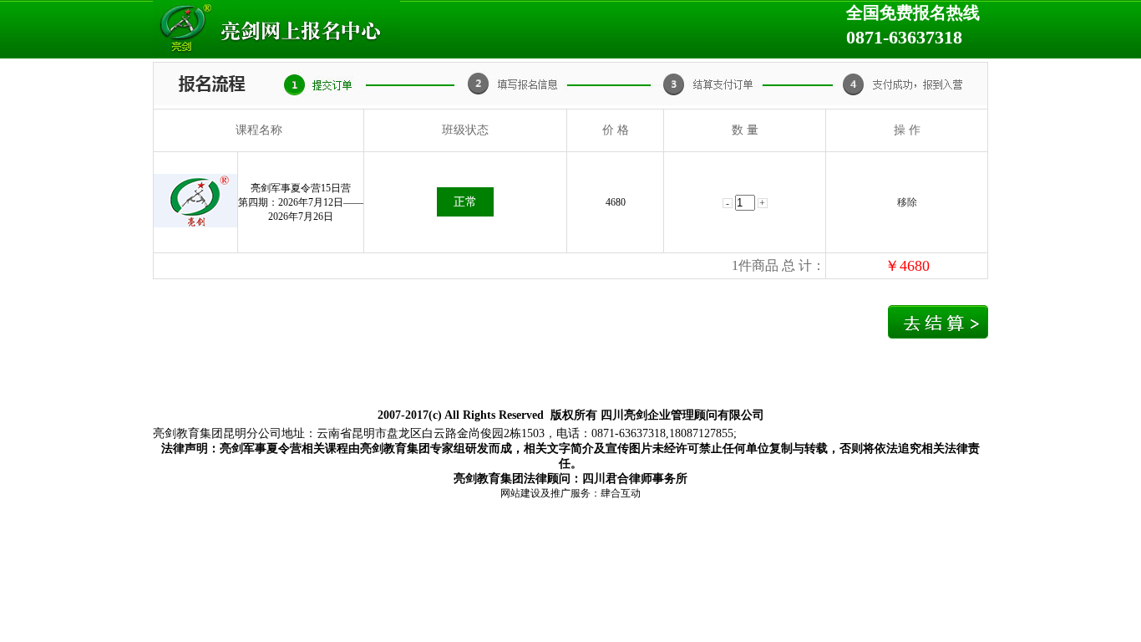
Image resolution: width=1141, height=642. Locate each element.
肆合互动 (621, 493)
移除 (907, 202)
